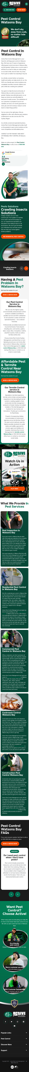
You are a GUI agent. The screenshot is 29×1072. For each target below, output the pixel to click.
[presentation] (10, 268)
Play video (14, 489)
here (20, 839)
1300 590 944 (10, 10)
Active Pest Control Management (17, 1061)
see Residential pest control (13, 236)
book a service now (10, 295)
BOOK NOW (21, 10)
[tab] (10, 268)
